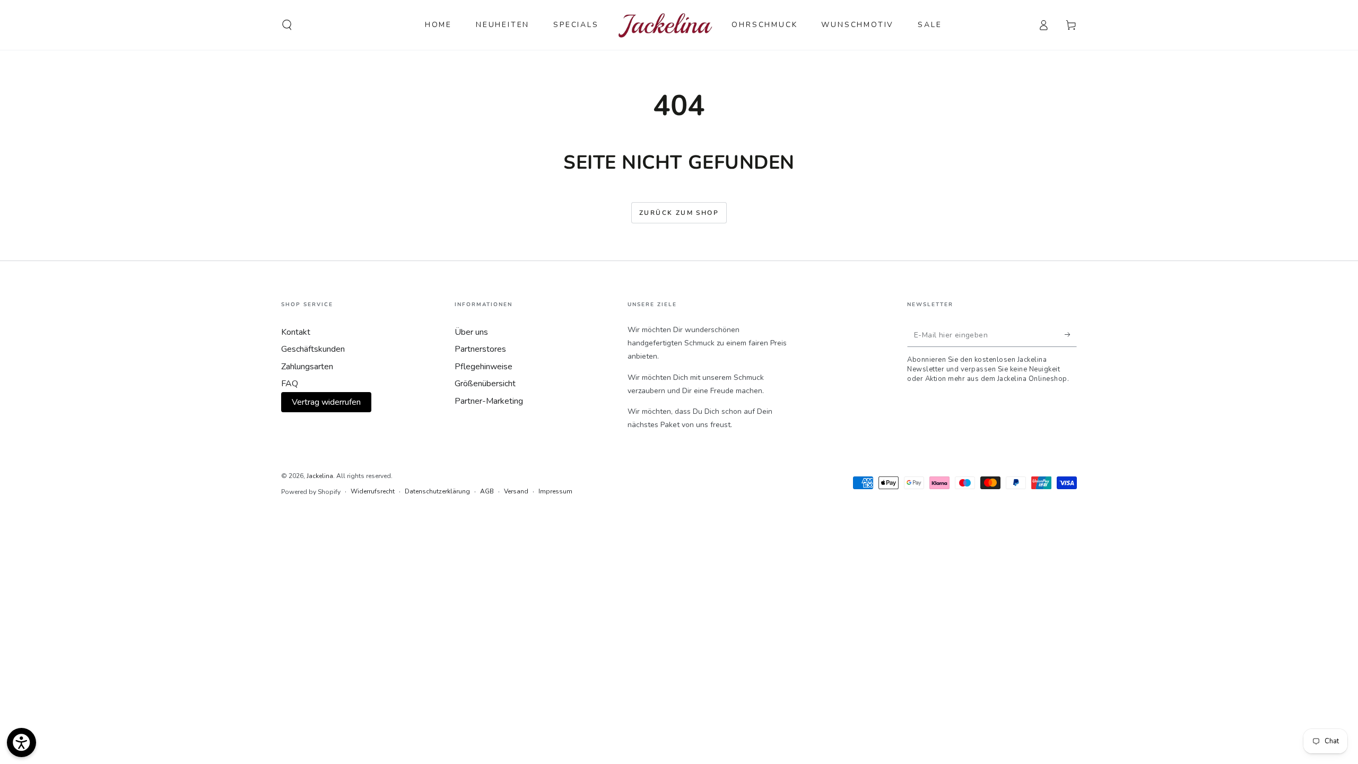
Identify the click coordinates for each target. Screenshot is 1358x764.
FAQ (289, 383)
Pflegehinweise (483, 366)
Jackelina (320, 476)
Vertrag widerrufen (326, 402)
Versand (516, 491)
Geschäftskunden (313, 349)
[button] (287, 25)
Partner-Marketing (489, 401)
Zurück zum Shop (679, 213)
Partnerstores (480, 349)
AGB (487, 491)
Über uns (471, 332)
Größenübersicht (485, 383)
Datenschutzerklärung (437, 491)
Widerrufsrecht (373, 491)
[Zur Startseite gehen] (665, 25)
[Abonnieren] (1071, 334)
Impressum (555, 491)
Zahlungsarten (307, 366)
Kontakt (295, 332)
